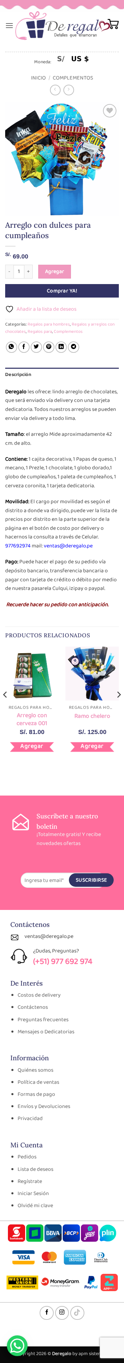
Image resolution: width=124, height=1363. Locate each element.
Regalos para (40, 331)
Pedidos (27, 1157)
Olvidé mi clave (35, 1205)
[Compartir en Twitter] (36, 347)
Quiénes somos (35, 1070)
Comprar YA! (62, 290)
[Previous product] (68, 90)
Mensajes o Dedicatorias (46, 1031)
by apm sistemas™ (90, 1354)
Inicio (38, 78)
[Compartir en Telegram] (73, 347)
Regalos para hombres (49, 324)
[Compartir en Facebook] (24, 347)
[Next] (118, 708)
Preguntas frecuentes (43, 1019)
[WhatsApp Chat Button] (17, 1345)
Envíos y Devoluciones (44, 1106)
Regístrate (30, 1181)
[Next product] (55, 90)
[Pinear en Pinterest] (48, 347)
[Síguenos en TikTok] (77, 1313)
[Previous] (5, 708)
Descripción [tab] (18, 374)
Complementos (73, 78)
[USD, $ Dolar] (80, 58)
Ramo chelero (92, 716)
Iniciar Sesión (33, 1193)
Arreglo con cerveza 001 (32, 719)
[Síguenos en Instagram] (62, 1313)
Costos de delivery (39, 995)
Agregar (54, 271)
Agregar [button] (31, 746)
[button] (9, 25)
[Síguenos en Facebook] (47, 1313)
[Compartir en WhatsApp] (11, 347)
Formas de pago (36, 1094)
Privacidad (30, 1118)
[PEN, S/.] (61, 58)
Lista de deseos (35, 1169)
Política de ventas (38, 1082)
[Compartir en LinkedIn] (61, 347)
